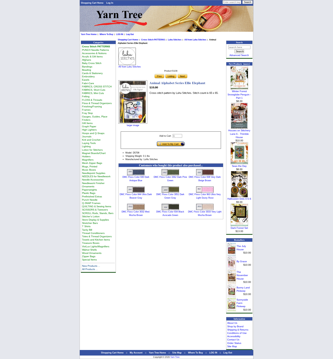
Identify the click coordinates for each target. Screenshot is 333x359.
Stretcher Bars (90, 223)
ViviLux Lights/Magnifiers (95, 246)
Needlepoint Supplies (93, 173)
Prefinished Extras (92, 196)
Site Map (232, 346)
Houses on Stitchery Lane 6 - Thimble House (239, 133)
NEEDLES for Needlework (96, 176)
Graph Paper (89, 126)
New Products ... (91, 265)
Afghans (86, 59)
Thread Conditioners (93, 233)
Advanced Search (239, 55)
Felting (85, 96)
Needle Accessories (93, 179)
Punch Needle (89, 199)
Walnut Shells (89, 249)
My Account (136, 352)
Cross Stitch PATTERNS (153, 40)
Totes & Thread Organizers (97, 236)
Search (239, 42)
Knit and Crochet (91, 139)
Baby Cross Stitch (91, 63)
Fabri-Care (88, 83)
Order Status (234, 343)
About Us (232, 323)
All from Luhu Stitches (195, 40)
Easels (85, 79)
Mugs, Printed (89, 166)
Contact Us (233, 339)
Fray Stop (87, 113)
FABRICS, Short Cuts (93, 89)
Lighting (86, 146)
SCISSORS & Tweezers (95, 209)
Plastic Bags (88, 193)
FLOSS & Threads (92, 100)
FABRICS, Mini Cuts (93, 93)
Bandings (87, 66)
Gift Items (87, 123)
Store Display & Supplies (95, 219)
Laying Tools (89, 143)
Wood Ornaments (91, 253)
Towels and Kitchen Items (96, 239)
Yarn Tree (175, 357)
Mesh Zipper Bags (92, 163)
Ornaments (88, 186)
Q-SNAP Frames (91, 203)
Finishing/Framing (92, 106)
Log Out (130, 34)
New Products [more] (239, 63)
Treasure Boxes (90, 243)
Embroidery (88, 76)
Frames (86, 109)
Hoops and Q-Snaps (93, 133)
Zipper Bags (88, 256)
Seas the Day (239, 166)
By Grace (242, 261)
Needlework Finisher (93, 183)
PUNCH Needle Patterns (95, 50)
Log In (109, 3)
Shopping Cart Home (92, 3)
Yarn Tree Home (89, 34)
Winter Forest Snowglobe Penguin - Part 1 (239, 94)
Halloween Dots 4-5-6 (239, 198)
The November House (242, 275)
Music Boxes (89, 169)
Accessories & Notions (94, 53)
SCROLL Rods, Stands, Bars (97, 213)
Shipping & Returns (237, 329)
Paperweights (89, 189)
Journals (86, 136)
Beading (86, 70)
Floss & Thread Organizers (97, 103)
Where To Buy (106, 34)
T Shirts (86, 226)
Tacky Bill (87, 229)
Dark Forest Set (239, 227)
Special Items (89, 259)
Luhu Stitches (174, 40)
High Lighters (89, 129)
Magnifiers (87, 159)
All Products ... (90, 269)
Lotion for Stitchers (92, 149)
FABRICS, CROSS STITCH (97, 86)
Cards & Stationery (92, 73)
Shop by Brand (235, 326)
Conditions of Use (237, 333)
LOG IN (119, 34)
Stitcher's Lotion (91, 216)
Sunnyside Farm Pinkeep (242, 303)
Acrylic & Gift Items (92, 56)
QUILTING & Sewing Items (96, 206)
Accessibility (233, 336)
